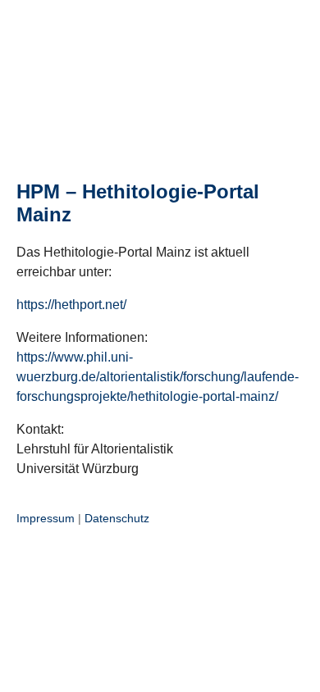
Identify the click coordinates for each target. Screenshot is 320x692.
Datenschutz (117, 518)
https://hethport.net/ (71, 305)
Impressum (45, 518)
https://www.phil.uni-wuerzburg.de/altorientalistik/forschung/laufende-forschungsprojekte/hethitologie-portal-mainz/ (157, 376)
